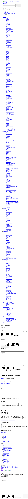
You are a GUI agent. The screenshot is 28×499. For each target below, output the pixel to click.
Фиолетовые (9, 47)
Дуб (7, 59)
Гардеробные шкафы (11, 293)
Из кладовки (9, 288)
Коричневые (9, 134)
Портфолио (8, 310)
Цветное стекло (9, 160)
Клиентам (5, 316)
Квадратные (9, 282)
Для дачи (8, 108)
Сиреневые (8, 45)
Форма (7, 75)
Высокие (8, 180)
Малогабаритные (10, 114)
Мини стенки (9, 223)
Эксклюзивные (9, 102)
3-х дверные (9, 193)
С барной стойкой (10, 112)
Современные (9, 84)
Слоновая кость (9, 31)
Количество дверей (10, 191)
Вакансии (8, 314)
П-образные (8, 76)
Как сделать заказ (10, 303)
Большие (8, 145)
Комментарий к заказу (9, 405)
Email (2, 393)
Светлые (8, 138)
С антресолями (9, 110)
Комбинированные (10, 163)
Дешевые (8, 70)
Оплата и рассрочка (10, 305)
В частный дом (9, 299)
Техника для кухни (10, 130)
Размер (7, 118)
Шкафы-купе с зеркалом (11, 157)
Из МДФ (8, 249)
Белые (7, 19)
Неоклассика (9, 96)
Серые (7, 25)
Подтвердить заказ (5, 422)
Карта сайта (8, 315)
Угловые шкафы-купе (11, 188)
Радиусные (8, 80)
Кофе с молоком (9, 29)
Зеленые (8, 24)
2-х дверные (9, 192)
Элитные (8, 74)
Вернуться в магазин (5, 383)
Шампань (8, 35)
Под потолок (9, 199)
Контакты (5, 322)
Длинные (8, 182)
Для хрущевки (9, 107)
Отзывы (8, 311)
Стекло (7, 159)
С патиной (8, 67)
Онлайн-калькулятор (11, 319)
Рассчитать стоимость (13, 467)
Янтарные (8, 43)
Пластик (8, 63)
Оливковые (8, 36)
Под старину (9, 98)
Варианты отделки (10, 127)
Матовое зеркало (10, 158)
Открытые (8, 291)
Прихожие (5, 231)
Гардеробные (6, 259)
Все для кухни (9, 126)
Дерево (7, 58)
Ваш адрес (3, 398)
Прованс (8, 95)
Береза (7, 57)
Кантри (7, 90)
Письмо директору (5, 471)
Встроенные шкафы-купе (12, 198)
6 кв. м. (7, 124)
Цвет (7, 18)
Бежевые (8, 26)
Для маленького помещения (12, 205)
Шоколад (8, 34)
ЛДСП (7, 60)
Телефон (3, 391)
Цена (7, 266)
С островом (8, 113)
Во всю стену (9, 197)
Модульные (8, 115)
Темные (8, 136)
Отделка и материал (10, 147)
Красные (8, 23)
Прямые (8, 79)
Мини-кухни (9, 119)
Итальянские (9, 88)
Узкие (7, 120)
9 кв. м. (7, 125)
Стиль (7, 82)
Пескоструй (8, 162)
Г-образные (8, 181)
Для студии (8, 106)
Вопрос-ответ (9, 320)
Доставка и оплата (7, 302)
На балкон (8, 177)
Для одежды (9, 176)
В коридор (8, 169)
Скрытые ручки (9, 117)
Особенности (9, 104)
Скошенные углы (10, 81)
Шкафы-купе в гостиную (12, 168)
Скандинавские (9, 99)
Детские (8, 173)
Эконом (8, 207)
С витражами (9, 164)
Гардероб (8, 204)
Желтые (8, 21)
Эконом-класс (9, 73)
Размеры (8, 270)
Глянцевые (8, 28)
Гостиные (5, 208)
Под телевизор (9, 230)
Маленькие (8, 143)
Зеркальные (8, 251)
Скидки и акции (10, 318)
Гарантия (8, 309)
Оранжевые (8, 37)
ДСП (7, 68)
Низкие (7, 184)
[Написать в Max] (2, 470)
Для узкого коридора (11, 258)
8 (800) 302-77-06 (6, 11)
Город (2, 396)
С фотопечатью (9, 165)
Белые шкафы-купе (10, 140)
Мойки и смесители (10, 129)
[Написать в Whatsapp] (5, 470)
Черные (8, 20)
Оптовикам (8, 321)
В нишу (8, 297)
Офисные (8, 174)
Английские (9, 86)
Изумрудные (9, 40)
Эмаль (7, 54)
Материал (8, 52)
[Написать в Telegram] (4, 470)
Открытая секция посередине (13, 202)
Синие (7, 51)
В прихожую (9, 170)
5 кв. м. (7, 123)
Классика (8, 234)
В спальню (8, 298)
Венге (7, 41)
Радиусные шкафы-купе (11, 186)
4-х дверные (9, 195)
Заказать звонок (4, 467)
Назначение (8, 166)
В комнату (8, 296)
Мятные (8, 48)
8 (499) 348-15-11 (15, 11)
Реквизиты (8, 313)
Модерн (8, 93)
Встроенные (9, 109)
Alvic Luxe (8, 151)
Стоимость (8, 69)
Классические (9, 91)
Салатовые (8, 46)
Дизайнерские (9, 87)
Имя (2, 388)
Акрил (7, 56)
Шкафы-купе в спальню (11, 171)
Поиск (17, 6)
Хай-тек (8, 103)
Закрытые (8, 290)
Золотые (8, 50)
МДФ (7, 53)
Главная (2, 378)
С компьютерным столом (12, 227)
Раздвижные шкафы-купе (12, 201)
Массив (8, 62)
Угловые (8, 78)
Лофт (7, 92)
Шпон (7, 64)
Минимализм (9, 97)
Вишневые (8, 39)
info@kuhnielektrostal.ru (6, 432)
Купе (7, 253)
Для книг (8, 175)
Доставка (8, 304)
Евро (7, 85)
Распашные (8, 203)
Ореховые (8, 42)
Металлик (8, 30)
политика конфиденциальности (8, 420)
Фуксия (8, 32)
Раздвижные (9, 292)
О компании (6, 307)
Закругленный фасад (11, 190)
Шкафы (5, 437)
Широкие (8, 187)
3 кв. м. (7, 121)
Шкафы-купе (6, 131)
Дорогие (8, 71)
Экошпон (8, 65)
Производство (9, 308)
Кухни (4, 17)
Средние (8, 146)
